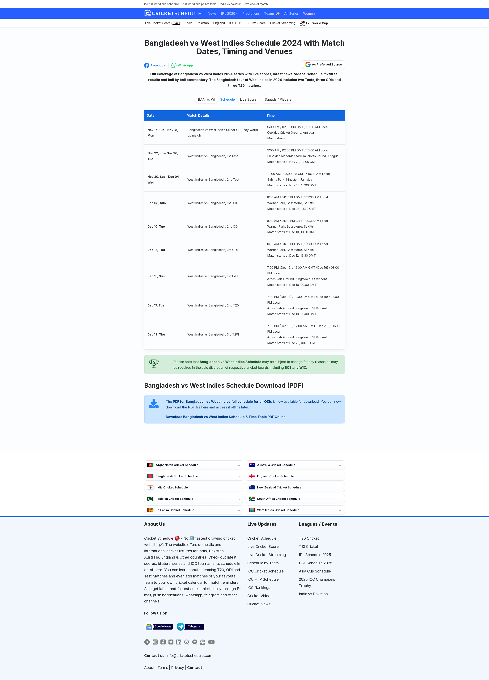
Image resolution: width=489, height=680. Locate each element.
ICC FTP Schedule (263, 579)
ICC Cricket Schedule (265, 571)
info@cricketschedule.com (189, 655)
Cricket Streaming (282, 23)
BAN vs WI (206, 99)
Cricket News (258, 604)
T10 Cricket (308, 546)
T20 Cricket (309, 538)
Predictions (251, 13)
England (219, 23)
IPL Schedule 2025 (315, 554)
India (188, 23)
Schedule (227, 99)
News (212, 13)
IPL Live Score (255, 23)
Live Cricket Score (158, 23)
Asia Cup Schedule (315, 571)
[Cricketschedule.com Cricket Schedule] (172, 13)
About (149, 667)
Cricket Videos (259, 595)
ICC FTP (235, 23)
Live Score (248, 99)
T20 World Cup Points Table (199, 4)
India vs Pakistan (230, 4)
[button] (237, 13)
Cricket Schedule (158, 538)
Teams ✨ (272, 13)
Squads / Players (278, 99)
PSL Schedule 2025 (315, 563)
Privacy (177, 667)
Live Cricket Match (256, 4)
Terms (163, 667)
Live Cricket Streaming (266, 554)
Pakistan (203, 23)
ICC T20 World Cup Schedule (161, 4)
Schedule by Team (263, 563)
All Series (291, 13)
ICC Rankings (258, 587)
